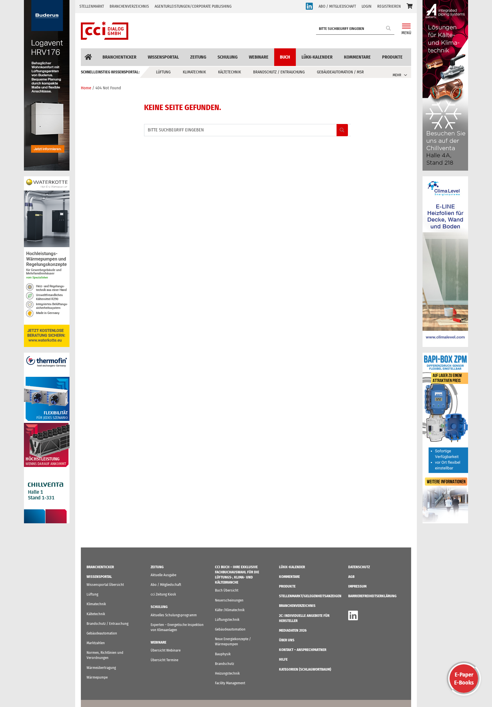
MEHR (397, 75)
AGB (351, 576)
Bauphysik (223, 654)
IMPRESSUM (357, 586)
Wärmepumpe (97, 677)
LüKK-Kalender (317, 57)
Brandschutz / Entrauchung (279, 72)
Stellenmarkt (91, 6)
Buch (285, 57)
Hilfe (283, 659)
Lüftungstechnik (227, 619)
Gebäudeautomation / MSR (340, 72)
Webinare (258, 57)
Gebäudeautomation (102, 633)
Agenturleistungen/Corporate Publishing (193, 6)
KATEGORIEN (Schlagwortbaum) (305, 669)
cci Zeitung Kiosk (163, 594)
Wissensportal (163, 57)
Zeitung (198, 57)
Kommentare (357, 57)
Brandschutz (224, 663)
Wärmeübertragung (101, 667)
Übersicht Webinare (166, 650)
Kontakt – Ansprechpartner (302, 650)
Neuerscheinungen (229, 600)
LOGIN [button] (367, 6)
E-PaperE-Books (464, 678)
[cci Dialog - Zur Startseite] (104, 31)
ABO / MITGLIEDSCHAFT (337, 6)
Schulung (227, 57)
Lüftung (163, 72)
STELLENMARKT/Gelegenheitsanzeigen (310, 596)
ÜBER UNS (286, 640)
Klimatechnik (194, 72)
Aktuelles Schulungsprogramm (174, 615)
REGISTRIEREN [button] (389, 6)
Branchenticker (119, 57)
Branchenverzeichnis (129, 6)
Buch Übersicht (226, 590)
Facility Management (230, 683)
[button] (410, 6)
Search (388, 28)
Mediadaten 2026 (293, 630)
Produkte (392, 57)
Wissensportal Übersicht (105, 584)
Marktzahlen (96, 643)
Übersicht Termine (164, 660)
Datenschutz (359, 567)
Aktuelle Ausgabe (163, 575)
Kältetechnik (229, 72)
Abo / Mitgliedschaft (166, 584)
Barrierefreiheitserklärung (372, 596)
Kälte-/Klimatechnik (230, 610)
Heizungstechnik (227, 673)
